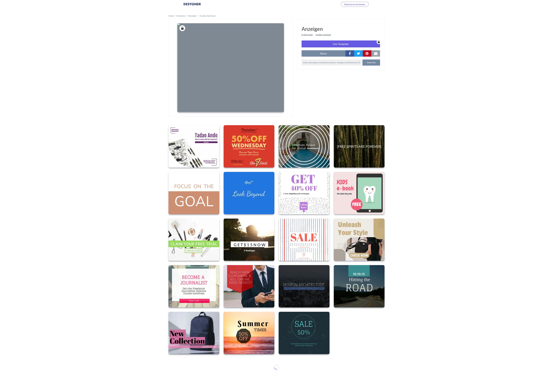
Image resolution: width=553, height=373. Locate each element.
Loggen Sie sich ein (326, 4)
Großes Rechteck (208, 16)
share (323, 53)
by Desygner (307, 34)
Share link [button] (371, 62)
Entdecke (181, 16)
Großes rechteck (323, 34)
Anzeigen (192, 16)
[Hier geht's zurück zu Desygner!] (192, 6)
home (171, 16)
